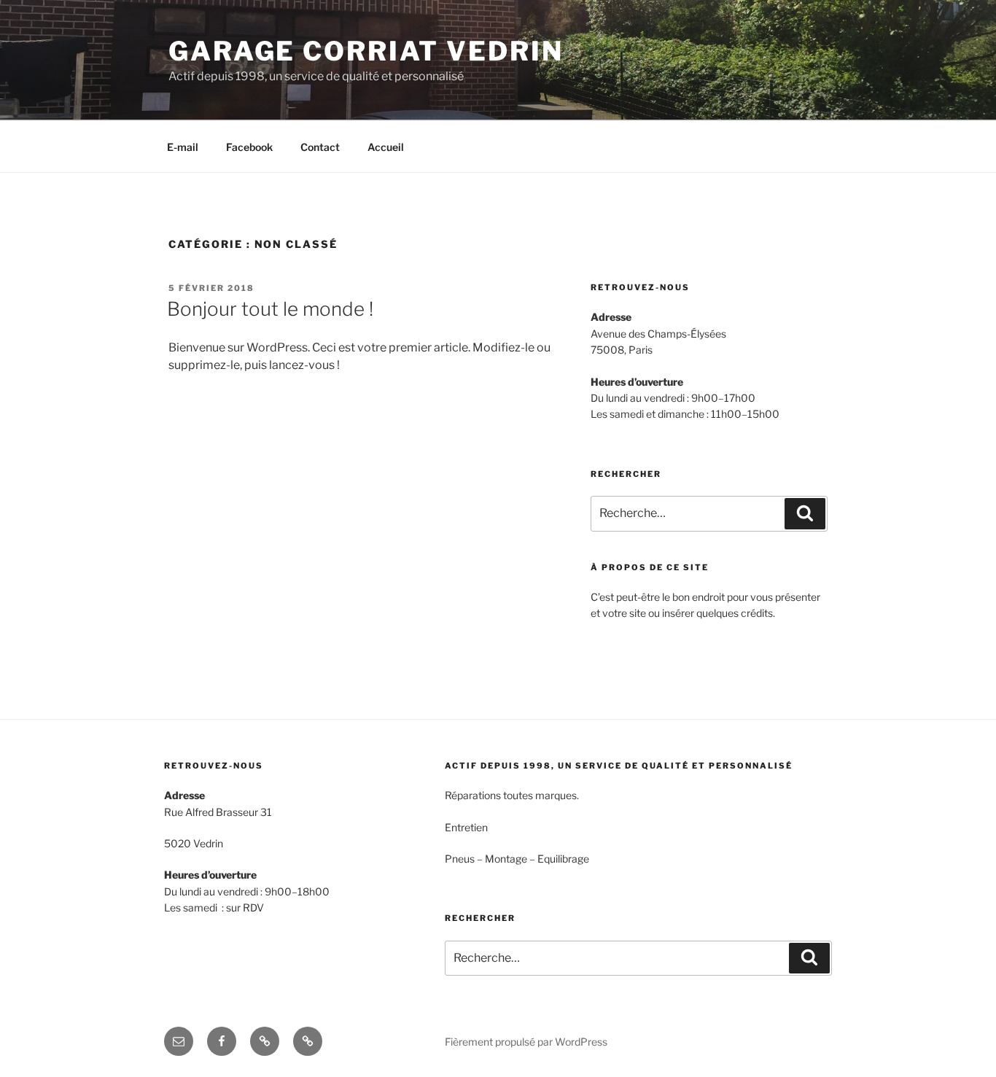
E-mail (182, 147)
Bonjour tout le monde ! (270, 309)
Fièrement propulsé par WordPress (526, 1041)
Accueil (385, 147)
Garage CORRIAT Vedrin (365, 51)
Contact (320, 147)
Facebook (249, 147)
